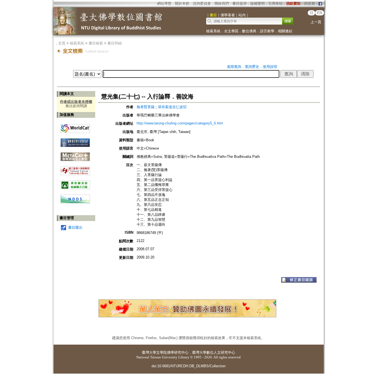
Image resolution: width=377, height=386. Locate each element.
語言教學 (267, 31)
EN (319, 13)
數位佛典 (249, 31)
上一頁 (315, 22)
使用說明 (270, 67)
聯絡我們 (221, 3)
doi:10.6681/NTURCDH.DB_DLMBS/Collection (188, 366)
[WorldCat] (75, 127)
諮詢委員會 (202, 3)
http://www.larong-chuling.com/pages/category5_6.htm (180, 123)
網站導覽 (164, 3)
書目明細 (114, 43)
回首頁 (309, 3)
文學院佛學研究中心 (172, 352)
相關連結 (285, 31)
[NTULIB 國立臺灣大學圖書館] (75, 168)
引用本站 (275, 3)
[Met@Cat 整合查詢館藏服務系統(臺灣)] (75, 154)
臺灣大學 (149, 352)
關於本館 (182, 3)
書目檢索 (96, 43)
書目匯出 (75, 227)
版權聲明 (257, 3)
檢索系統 (213, 31)
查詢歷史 (252, 67)
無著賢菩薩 (146, 107)
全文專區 (231, 31)
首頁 (61, 43)
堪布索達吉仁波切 (172, 107)
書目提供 (239, 3)
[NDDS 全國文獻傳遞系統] (75, 202)
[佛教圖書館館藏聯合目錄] (75, 182)
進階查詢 (234, 67)
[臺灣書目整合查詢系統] (75, 140)
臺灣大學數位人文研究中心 (213, 352)
